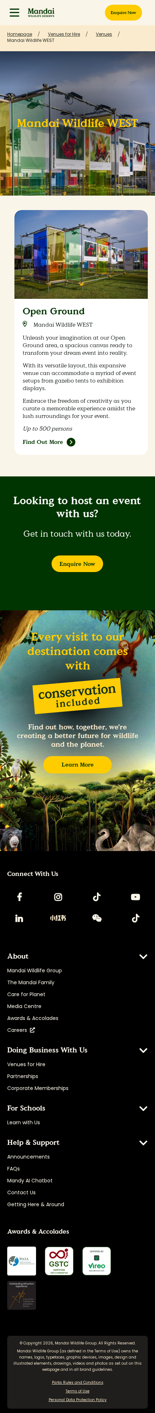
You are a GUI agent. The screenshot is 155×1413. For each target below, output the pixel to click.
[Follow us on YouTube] (135, 897)
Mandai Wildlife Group (34, 970)
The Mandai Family (30, 982)
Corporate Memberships (37, 1088)
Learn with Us (23, 1122)
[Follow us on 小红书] (58, 918)
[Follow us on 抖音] (135, 918)
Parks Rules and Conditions (77, 1382)
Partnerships (22, 1076)
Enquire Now (77, 564)
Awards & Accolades (32, 1018)
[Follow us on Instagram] (58, 897)
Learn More (78, 764)
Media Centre (24, 1006)
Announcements (28, 1156)
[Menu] (14, 12)
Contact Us (21, 1192)
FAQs (13, 1168)
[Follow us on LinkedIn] (19, 918)
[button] (14, 12)
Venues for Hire (26, 1064)
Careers (18, 1030)
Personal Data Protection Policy (78, 1400)
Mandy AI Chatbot (30, 1180)
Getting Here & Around (35, 1204)
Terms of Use (106, 1351)
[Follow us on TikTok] (97, 897)
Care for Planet (26, 994)
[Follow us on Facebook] (19, 897)
